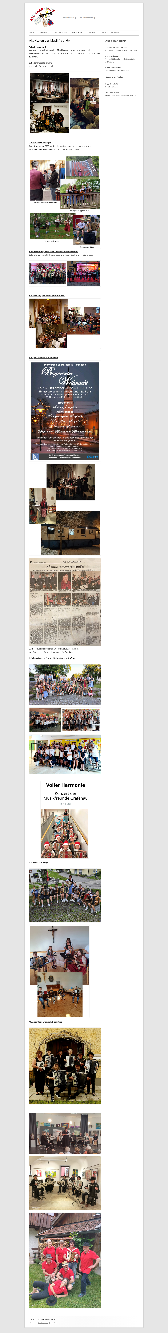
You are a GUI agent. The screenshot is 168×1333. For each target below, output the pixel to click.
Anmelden (53, 1323)
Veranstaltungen (60, 33)
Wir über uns (77, 33)
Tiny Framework (43, 1323)
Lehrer (31, 33)
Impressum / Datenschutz (109, 33)
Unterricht (43, 33)
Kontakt (92, 33)
